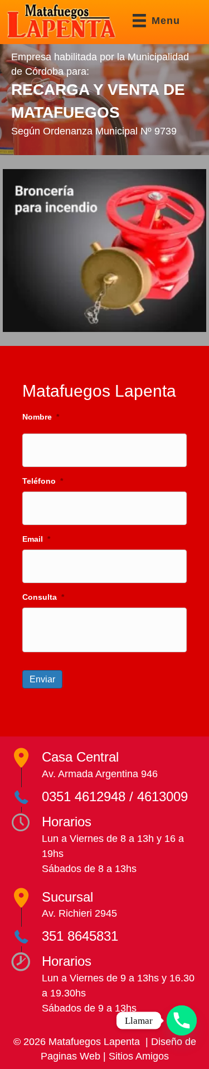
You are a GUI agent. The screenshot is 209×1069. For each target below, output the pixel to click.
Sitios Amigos (139, 1056)
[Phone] (182, 1020)
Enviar (42, 679)
